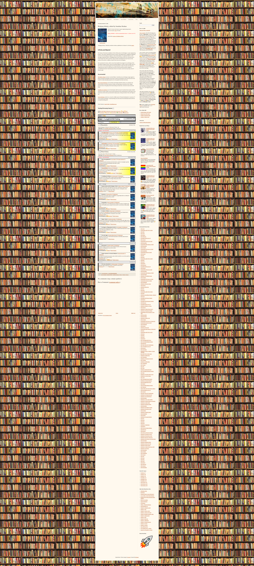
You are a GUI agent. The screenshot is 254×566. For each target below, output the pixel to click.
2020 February (143, 265)
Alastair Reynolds (121, 253)
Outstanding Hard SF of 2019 (146, 252)
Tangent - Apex (143, 509)
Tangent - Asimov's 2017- (145, 511)
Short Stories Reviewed (109, 155)
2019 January (143, 307)
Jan (101, 111)
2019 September (144, 282)
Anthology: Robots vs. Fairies (146, 306)
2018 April (143, 337)
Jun (109, 111)
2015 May (142, 459)
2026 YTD (109, 19)
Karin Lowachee (111, 202)
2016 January (143, 431)
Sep (114, 111)
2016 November (144, 406)
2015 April (143, 461)
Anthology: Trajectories (145, 425)
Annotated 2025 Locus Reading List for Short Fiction (150, 129)
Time (116, 30)
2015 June (142, 458)
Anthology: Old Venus (145, 448)
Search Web (106, 104)
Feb (102, 111)
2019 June (142, 290)
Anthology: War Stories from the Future (148, 439)
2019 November (144, 274)
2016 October (143, 410)
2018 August (143, 326)
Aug (113, 111)
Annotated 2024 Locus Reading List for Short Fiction (150, 139)
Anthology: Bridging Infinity (146, 404)
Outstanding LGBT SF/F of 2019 (147, 258)
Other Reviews (114, 139)
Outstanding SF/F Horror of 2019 (147, 249)
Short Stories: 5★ (144, 485)
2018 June (142, 334)
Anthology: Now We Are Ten (146, 409)
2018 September (144, 324)
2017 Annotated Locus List (146, 346)
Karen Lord (112, 132)
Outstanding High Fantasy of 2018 (147, 273)
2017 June (142, 368)
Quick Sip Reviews (144, 501)
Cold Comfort (104, 143)
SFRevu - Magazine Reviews (146, 504)
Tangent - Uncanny (144, 525)
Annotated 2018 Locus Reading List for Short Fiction (150, 216)
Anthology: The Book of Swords (147, 358)
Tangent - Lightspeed (145, 520)
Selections (126, 112)
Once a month (142, 33)
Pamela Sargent (110, 245)
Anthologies (120, 112)
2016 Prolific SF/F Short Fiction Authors (148, 388)
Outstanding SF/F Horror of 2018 (147, 279)
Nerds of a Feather (144, 500)
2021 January (143, 239)
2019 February (143, 303)
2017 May (142, 373)
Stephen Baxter (114, 264)
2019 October (143, 277)
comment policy (114, 282)
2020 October (143, 247)
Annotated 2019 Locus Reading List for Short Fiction (150, 177)
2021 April (143, 233)
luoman (129, 557)
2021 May (142, 232)
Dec (120, 111)
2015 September (144, 453)
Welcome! (141, 30)
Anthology (105, 274)
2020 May (142, 260)
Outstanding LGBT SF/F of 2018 (147, 291)
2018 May (142, 335)
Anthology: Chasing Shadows (146, 380)
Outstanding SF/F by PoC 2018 (146, 269)
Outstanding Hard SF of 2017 (146, 323)
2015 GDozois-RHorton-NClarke (147, 432)
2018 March (143, 338)
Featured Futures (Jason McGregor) (147, 494)
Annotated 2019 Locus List (146, 266)
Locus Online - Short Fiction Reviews (147, 495)
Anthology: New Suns (145, 287)
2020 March (143, 263)
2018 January (143, 348)
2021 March (143, 235)
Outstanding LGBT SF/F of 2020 (147, 230)
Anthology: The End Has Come (146, 436)
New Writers (123, 19)
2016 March (143, 426)
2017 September (144, 363)
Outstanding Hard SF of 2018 (146, 280)
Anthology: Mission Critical (146, 284)
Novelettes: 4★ (144, 479)
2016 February (143, 429)
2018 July (142, 330)
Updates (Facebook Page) (145, 115)
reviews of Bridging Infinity (118, 36)
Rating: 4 (120, 274)
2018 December (144, 315)
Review (127, 274)
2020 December (144, 243)
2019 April (143, 296)
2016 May (142, 421)
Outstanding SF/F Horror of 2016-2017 (148, 321)
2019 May (142, 293)
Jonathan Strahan (116, 274)
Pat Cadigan (119, 227)
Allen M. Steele (121, 186)
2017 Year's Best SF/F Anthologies (150, 196)
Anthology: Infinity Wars (145, 361)
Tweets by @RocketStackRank (145, 122)
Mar (104, 111)
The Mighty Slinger (102, 77)
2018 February (143, 343)
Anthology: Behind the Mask (146, 369)
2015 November (144, 450)
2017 (126, 111)
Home (117, 313)
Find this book (102, 43)
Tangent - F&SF (143, 517)
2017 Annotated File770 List (146, 340)
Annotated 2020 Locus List (146, 238)
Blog (137, 19)
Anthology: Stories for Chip (146, 443)
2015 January (143, 466)
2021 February (143, 236)
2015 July (142, 456)
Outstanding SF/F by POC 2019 (146, 241)
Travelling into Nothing (102, 89)
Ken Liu (110, 168)
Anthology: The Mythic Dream (146, 276)
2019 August (143, 285)
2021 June (142, 228)
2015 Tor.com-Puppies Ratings (146, 428)
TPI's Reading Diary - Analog (146, 528)
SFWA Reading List (144, 506)
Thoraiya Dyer (109, 194)
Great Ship (106, 212)
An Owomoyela (114, 176)
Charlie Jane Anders (112, 219)
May (108, 111)
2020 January (143, 268)
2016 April (143, 423)
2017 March (143, 384)
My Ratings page (149, 48)
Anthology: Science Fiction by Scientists (148, 401)
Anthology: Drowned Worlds (146, 417)
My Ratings (116, 19)
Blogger (137, 557)
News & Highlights (144, 158)
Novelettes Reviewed (108, 128)
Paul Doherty (116, 143)
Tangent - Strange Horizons (146, 522)
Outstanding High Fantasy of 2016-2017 (148, 329)
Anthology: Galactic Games (146, 412)
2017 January (143, 391)
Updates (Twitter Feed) (145, 117)
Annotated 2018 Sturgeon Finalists (147, 301)
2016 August (143, 415)
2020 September (144, 251)
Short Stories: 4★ (144, 484)
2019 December (144, 271)
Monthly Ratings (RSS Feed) (146, 112)
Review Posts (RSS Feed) (145, 114)
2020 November (144, 246)
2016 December (144, 398)
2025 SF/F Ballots (101, 19)
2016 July (142, 418)
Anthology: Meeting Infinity (146, 442)
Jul (111, 111)
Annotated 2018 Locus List (146, 304)
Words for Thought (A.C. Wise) (146, 530)
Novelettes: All (143, 477)
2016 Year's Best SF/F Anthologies (147, 393)
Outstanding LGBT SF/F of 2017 (147, 332)
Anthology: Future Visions (145, 445)
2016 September (144, 414)
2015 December (144, 440)
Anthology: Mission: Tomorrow (146, 437)
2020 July (142, 255)
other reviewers (152, 55)
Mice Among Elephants (102, 82)
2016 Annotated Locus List (146, 390)
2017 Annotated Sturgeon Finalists (147, 371)
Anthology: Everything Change (146, 407)
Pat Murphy (110, 143)
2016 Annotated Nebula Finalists (147, 385)
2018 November (144, 316)
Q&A (141, 19)
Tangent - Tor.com (144, 523)
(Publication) (125, 132)
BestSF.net (143, 492)
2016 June (142, 420)
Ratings (124, 274)
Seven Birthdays (101, 97)
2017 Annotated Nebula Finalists (147, 341)
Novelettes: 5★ (144, 480)
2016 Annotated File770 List (146, 382)
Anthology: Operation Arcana (146, 434)
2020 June (142, 257)
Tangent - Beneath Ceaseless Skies (147, 514)
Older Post (133, 313)
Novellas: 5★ (143, 476)
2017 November (144, 357)
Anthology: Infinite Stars (145, 355)
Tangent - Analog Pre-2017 (146, 508)
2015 (123, 111)
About (146, 19)
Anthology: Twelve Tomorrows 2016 (147, 447)
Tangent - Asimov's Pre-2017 (146, 512)
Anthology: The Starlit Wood (146, 396)
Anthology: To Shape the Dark (146, 395)
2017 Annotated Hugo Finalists (146, 379)
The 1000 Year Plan (144, 526)
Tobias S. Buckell (119, 132)
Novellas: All (143, 473)
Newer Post (100, 313)
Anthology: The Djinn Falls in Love (147, 374)
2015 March (143, 462)
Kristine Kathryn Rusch (113, 235)
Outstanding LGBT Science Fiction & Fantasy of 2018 (151, 166)
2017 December (144, 349)
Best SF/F (108, 112)
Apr (106, 111)
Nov (118, 111)
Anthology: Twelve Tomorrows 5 (147, 309)
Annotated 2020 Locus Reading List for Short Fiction (150, 205)
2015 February (143, 464)
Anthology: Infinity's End (145, 318)
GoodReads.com (113, 104)
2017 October (143, 360)
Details (109, 139)
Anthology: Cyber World (145, 402)
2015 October (143, 451)
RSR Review (101, 147)
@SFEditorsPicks (144, 491)
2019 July (142, 288)
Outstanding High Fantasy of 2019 (147, 244)
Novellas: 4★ (143, 474)
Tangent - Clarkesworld (145, 515)
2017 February (143, 387)
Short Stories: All (144, 482)
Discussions (130, 19)
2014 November (144, 467)
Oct (116, 111)
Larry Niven (114, 159)
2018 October (143, 319)
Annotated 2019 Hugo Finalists (146, 298)
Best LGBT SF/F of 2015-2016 (146, 354)
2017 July (142, 366)
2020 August (143, 254)
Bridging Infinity (109, 274)
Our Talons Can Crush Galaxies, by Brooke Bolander (150, 186)
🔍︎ (114, 132)
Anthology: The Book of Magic (146, 310)
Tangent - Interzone (144, 519)
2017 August (143, 365)
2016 (102, 274)
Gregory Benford (121, 159)
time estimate (142, 36)
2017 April (143, 377)
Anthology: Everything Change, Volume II (148, 295)
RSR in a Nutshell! (147, 30)
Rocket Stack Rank (110, 8)
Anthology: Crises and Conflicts (147, 399)
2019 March (143, 299)
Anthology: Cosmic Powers (146, 376)
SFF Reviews (143, 503)
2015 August (143, 454)
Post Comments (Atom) (107, 315)
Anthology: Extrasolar (145, 327)
